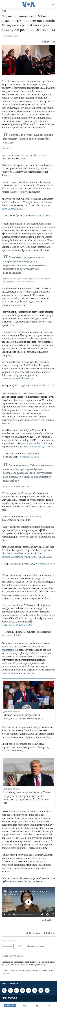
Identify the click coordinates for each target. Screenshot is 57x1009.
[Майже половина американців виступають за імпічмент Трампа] (28, 695)
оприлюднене (9, 650)
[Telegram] (37, 1005)
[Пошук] (49, 1005)
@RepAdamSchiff (38, 443)
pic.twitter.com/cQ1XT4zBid (39, 447)
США (4, 11)
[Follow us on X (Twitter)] (10, 990)
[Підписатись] (47, 990)
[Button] (49, 42)
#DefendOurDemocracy (14, 557)
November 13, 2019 (45, 385)
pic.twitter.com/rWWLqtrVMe (17, 625)
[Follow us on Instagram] (22, 990)
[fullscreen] (52, 914)
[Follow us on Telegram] (28, 990)
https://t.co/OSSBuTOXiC (39, 557)
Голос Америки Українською (20, 895)
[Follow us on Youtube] (16, 990)
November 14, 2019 (40, 216)
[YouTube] (25, 1005)
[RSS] (34, 990)
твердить (46, 169)
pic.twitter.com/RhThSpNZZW (17, 379)
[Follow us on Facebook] (4, 990)
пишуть (24, 192)
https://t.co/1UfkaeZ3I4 (14, 209)
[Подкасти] (40, 990)
